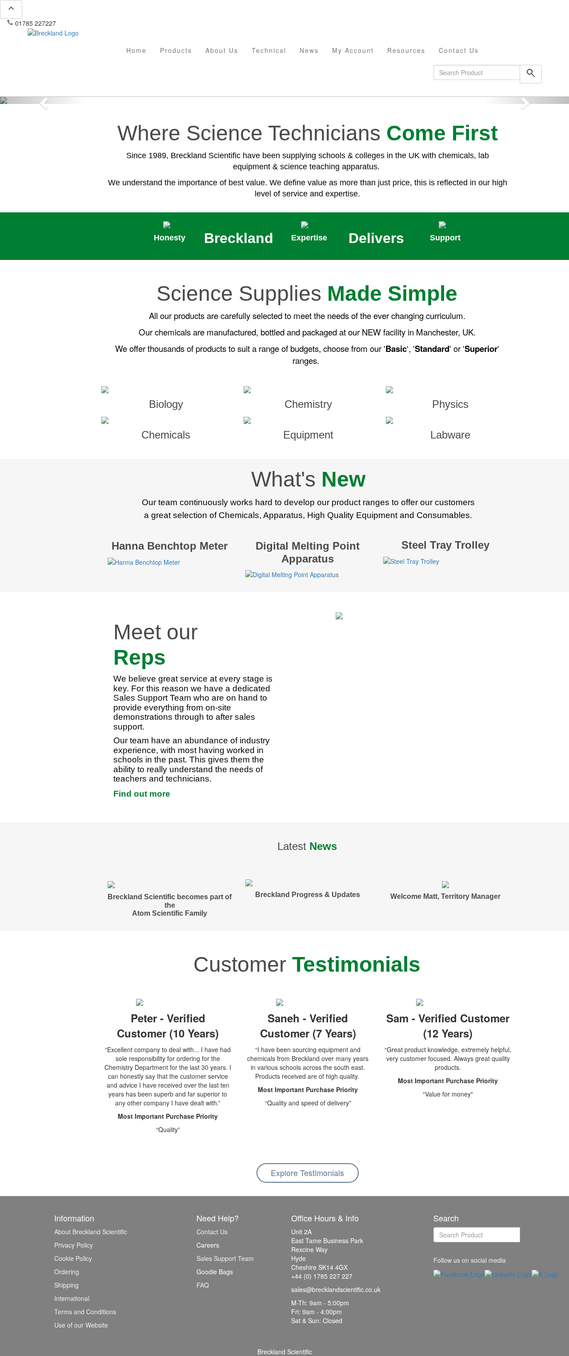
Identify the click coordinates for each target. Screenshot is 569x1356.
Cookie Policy (73, 1258)
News (309, 50)
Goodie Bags (214, 1271)
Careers (207, 1244)
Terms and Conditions (85, 1311)
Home (136, 50)
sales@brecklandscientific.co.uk (105, 23)
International (71, 1298)
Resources (406, 50)
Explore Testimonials (307, 1172)
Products (176, 50)
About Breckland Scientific (90, 1231)
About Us (221, 50)
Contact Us (459, 50)
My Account (353, 50)
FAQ (202, 1284)
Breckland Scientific (284, 1351)
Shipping (66, 1284)
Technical (269, 50)
